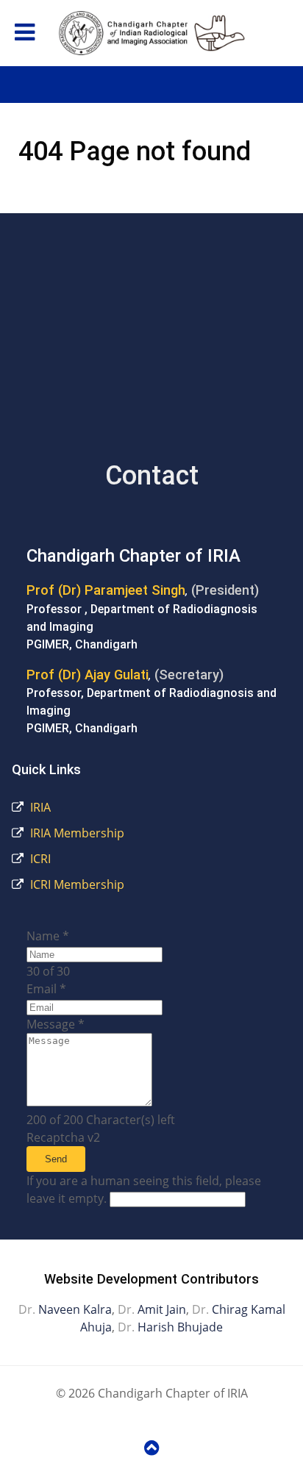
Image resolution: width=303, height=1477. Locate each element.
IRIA (39, 807)
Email (46, 989)
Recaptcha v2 (63, 1137)
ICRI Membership (75, 884)
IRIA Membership (75, 833)
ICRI (39, 859)
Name (47, 936)
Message (55, 1024)
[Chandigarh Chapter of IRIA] (151, 33)
